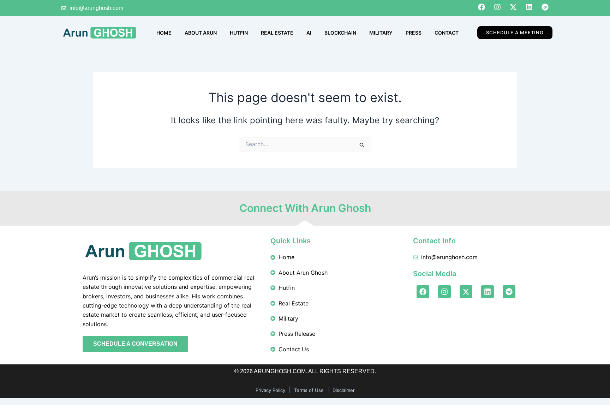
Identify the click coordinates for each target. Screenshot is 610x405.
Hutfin (239, 33)
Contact (447, 33)
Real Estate (277, 33)
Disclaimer (344, 390)
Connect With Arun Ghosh (305, 208)
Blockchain (340, 33)
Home (164, 33)
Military (381, 33)
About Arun (201, 33)
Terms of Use (309, 390)
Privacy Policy (270, 390)
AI (308, 33)
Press (413, 33)
